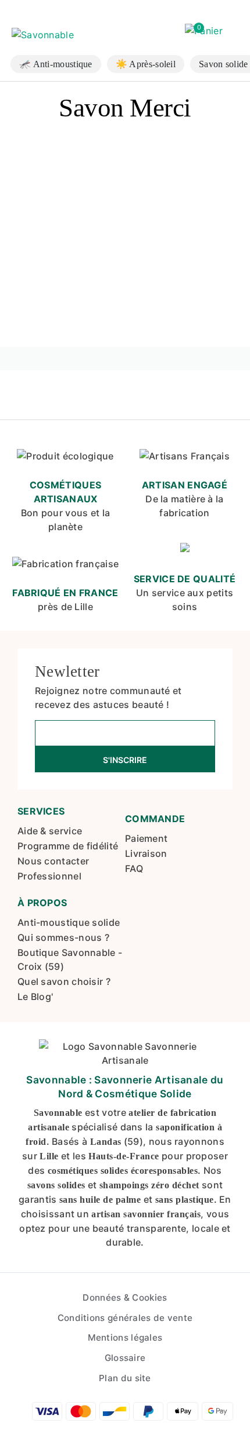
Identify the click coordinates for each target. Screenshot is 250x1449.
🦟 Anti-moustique (55, 64)
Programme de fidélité (67, 846)
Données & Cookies (125, 1297)
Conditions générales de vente (125, 1317)
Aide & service (49, 831)
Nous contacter (53, 861)
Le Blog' (35, 996)
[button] (204, 31)
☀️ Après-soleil (146, 64)
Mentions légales (125, 1337)
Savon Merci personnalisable (50, 288)
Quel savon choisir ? (63, 981)
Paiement (146, 838)
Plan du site (125, 1378)
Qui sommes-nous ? (63, 937)
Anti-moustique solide (68, 922)
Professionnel (49, 876)
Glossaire (125, 1357)
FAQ (134, 868)
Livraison (146, 853)
